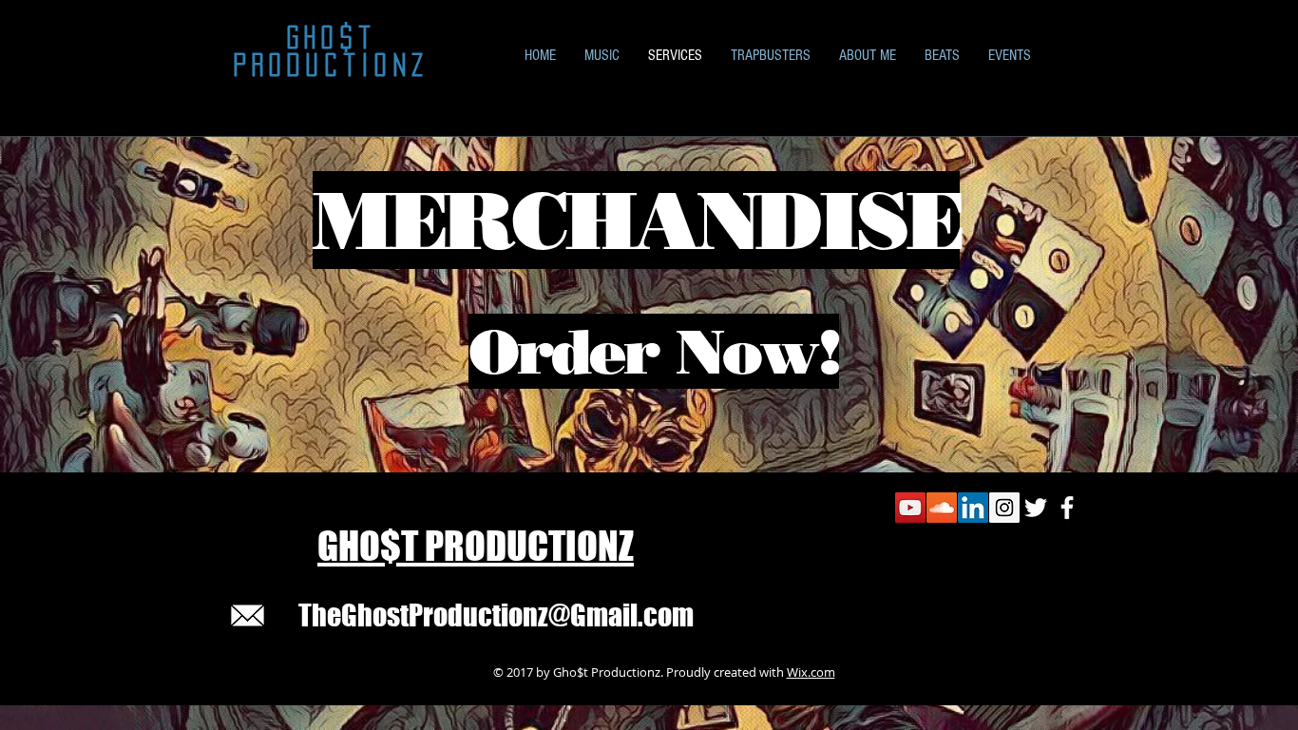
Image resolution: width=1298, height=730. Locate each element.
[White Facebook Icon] (1067, 507)
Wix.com (811, 672)
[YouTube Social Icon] (910, 507)
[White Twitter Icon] (1036, 507)
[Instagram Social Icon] (1004, 507)
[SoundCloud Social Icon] (941, 507)
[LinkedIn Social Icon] (973, 507)
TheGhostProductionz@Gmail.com (496, 615)
